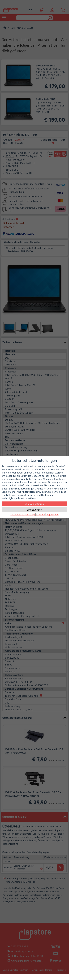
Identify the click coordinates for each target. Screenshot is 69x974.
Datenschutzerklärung (23, 514)
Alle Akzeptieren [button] (34, 503)
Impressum (53, 514)
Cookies (40, 514)
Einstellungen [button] (34, 509)
